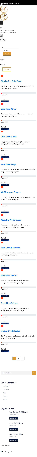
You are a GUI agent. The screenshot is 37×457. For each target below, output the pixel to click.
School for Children (9, 303)
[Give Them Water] (4, 437)
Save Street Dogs (8, 164)
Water (5, 399)
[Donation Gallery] (1, 76)
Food (4, 393)
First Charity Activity (10, 247)
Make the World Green (11, 220)
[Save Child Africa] (4, 426)
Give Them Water (8, 136)
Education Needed (9, 275)
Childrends (6, 386)
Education (6, 389)
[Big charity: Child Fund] (4, 415)
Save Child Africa (8, 109)
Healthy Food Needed (10, 331)
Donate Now (5, 101)
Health (5, 396)
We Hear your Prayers (10, 192)
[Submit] (34, 373)
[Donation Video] (2, 76)
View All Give (5, 445)
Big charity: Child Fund (11, 81)
